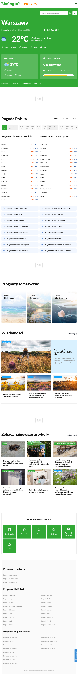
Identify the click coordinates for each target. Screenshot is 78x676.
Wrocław (4, 192)
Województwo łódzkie (15, 214)
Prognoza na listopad (48, 645)
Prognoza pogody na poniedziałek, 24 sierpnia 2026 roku (63, 395)
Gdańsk (3, 152)
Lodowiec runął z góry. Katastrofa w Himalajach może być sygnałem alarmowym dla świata (63, 463)
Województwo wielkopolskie (17, 251)
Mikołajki (43, 163)
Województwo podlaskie (54, 232)
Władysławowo (45, 189)
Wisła (42, 185)
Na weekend (26, 83)
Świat (74, 118)
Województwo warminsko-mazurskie (58, 245)
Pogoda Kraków (8, 617)
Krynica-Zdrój (45, 159)
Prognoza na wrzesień (48, 637)
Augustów (43, 144)
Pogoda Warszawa (47, 617)
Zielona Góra (5, 196)
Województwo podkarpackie (17, 232)
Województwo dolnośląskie (17, 208)
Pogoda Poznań (46, 602)
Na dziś (16, 83)
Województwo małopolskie (55, 220)
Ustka (42, 177)
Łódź (3, 200)
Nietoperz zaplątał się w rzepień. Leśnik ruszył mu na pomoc (13, 463)
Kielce (3, 159)
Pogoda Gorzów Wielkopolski (12, 606)
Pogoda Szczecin (46, 610)
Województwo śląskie (53, 238)
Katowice (4, 155)
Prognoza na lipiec (9, 659)
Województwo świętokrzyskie (18, 245)
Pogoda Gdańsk (8, 602)
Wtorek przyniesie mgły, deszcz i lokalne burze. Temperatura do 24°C (37, 395)
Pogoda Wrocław (47, 621)
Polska (56, 118)
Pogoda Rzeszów (46, 606)
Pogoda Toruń (45, 613)
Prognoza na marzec (9, 645)
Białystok (4, 144)
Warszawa (4, 189)
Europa (65, 118)
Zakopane (43, 192)
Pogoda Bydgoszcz (9, 599)
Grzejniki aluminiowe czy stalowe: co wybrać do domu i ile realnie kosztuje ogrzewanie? (13, 491)
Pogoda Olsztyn (46, 595)
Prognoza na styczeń (10, 637)
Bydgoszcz (4, 148)
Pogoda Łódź (7, 621)
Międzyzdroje (44, 166)
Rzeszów (4, 181)
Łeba (42, 196)
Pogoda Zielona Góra (48, 624)
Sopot (42, 174)
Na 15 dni (38, 83)
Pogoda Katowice (9, 610)
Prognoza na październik (49, 641)
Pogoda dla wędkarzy (10, 582)
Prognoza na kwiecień (10, 648)
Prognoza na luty (8, 641)
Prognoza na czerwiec (10, 656)
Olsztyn (4, 170)
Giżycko (43, 148)
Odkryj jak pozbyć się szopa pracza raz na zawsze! (38, 491)
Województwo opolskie (53, 226)
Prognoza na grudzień (48, 648)
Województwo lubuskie (15, 220)
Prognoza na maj (8, 652)
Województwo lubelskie (54, 214)
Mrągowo (43, 170)
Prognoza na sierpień (10, 663)
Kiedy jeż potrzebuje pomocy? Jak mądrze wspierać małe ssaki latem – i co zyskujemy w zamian (64, 491)
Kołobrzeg (43, 155)
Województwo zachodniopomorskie (58, 251)
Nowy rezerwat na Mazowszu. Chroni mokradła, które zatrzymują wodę (39, 463)
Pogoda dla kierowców (10, 579)
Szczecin (4, 185)
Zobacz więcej (72, 334)
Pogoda (30, 3)
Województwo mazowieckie (17, 226)
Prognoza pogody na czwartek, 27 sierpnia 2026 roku (63, 352)
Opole (3, 174)
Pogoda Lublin (8, 624)
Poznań (3, 177)
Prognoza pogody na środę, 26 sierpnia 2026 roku (12, 395)
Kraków (4, 163)
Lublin (3, 166)
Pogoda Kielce (7, 613)
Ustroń (42, 181)
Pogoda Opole (46, 599)
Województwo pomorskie (16, 238)
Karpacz (43, 152)
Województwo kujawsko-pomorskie (58, 208)
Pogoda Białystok (9, 595)
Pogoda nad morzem (10, 575)
